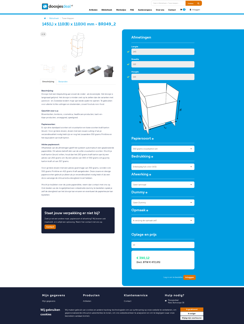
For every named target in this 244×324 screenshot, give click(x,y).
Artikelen (93, 10)
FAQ (132, 10)
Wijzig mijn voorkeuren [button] (192, 318)
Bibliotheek (107, 10)
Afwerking (140, 174)
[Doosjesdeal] (57, 6)
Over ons (160, 10)
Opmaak (138, 210)
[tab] (48, 81)
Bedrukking (141, 156)
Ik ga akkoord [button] (191, 309)
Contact (172, 10)
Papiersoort (141, 138)
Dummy (138, 192)
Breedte (135, 59)
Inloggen (196, 10)
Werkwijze (121, 10)
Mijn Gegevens (48, 301)
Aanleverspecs (145, 10)
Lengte (134, 46)
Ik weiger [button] (192, 314)
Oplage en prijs (144, 235)
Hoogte (135, 72)
